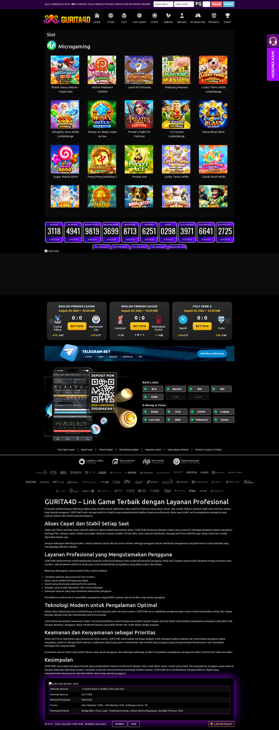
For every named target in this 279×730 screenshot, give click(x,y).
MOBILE (119, 724)
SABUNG (168, 22)
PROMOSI (213, 22)
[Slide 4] (143, 334)
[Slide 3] (141, 334)
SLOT (124, 22)
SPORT (155, 22)
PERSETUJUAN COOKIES (208, 450)
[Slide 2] (138, 334)
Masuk (217, 4)
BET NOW (77, 326)
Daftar (229, 4)
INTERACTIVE (197, 22)
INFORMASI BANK (128, 450)
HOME (97, 22)
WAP (133, 724)
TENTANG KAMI (66, 450)
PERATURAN (106, 450)
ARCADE (182, 22)
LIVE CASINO (139, 22)
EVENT (227, 22)
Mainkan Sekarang (212, 353)
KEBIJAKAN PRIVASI (178, 450)
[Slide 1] (135, 334)
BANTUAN (86, 450)
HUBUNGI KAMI (153, 450)
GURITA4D (140, 529)
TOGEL (111, 22)
